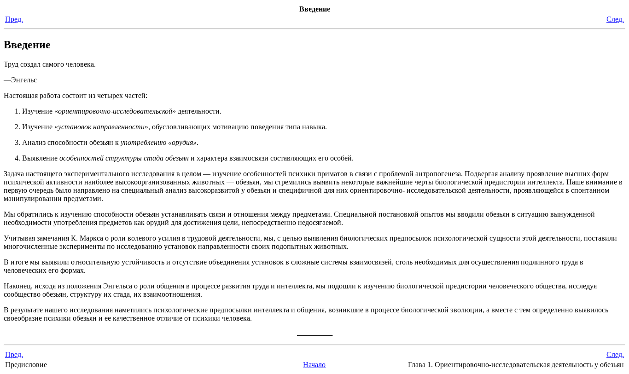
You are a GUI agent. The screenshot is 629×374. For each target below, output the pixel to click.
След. (615, 19)
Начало (314, 364)
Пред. (14, 19)
